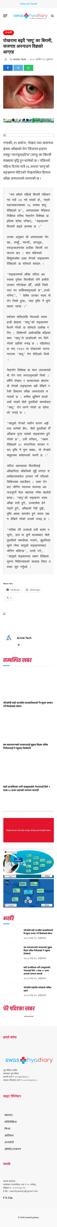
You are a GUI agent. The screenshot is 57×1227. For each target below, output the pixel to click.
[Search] (52, 15)
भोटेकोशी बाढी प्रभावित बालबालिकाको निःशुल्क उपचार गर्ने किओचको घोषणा (28, 704)
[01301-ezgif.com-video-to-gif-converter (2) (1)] (28, 848)
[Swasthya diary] (30, 16)
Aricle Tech (19, 59)
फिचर (7, 1128)
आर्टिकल (9, 1135)
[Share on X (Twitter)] (18, 68)
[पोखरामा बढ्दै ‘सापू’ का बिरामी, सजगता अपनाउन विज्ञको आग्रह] (28, 92)
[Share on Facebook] (8, 68)
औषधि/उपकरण (12, 1149)
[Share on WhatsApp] (28, 68)
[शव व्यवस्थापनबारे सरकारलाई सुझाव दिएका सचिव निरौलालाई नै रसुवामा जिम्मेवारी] (28, 726)
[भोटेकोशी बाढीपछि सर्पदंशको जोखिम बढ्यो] (12, 992)
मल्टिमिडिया (10, 1122)
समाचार (8, 1115)
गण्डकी (8, 33)
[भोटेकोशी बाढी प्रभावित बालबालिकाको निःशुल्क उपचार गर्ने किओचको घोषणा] (28, 684)
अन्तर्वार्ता (9, 1142)
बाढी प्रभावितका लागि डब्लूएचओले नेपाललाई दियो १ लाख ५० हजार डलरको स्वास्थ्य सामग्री (26, 788)
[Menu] (5, 15)
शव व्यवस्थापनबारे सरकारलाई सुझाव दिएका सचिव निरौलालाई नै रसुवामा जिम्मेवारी (25, 746)
